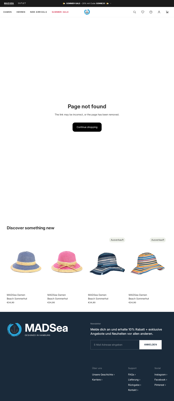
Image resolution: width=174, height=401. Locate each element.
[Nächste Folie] (41, 264)
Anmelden (150, 344)
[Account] (159, 12)
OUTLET (22, 3)
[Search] (134, 12)
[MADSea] (87, 12)
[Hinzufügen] (40, 286)
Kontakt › (133, 389)
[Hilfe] (150, 12)
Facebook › (160, 379)
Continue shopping (87, 127)
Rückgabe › (134, 384)
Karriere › (97, 379)
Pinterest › (160, 384)
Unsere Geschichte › (103, 374)
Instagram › (160, 374)
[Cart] (167, 12)
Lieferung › (134, 379)
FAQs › (132, 374)
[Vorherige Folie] (10, 264)
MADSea (9, 3)
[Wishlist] (142, 12)
